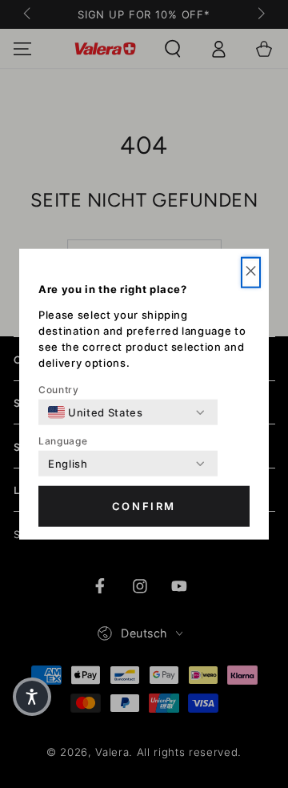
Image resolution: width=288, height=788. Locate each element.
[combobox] (95, 412)
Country (58, 390)
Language (62, 441)
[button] (251, 272)
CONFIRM (144, 506)
